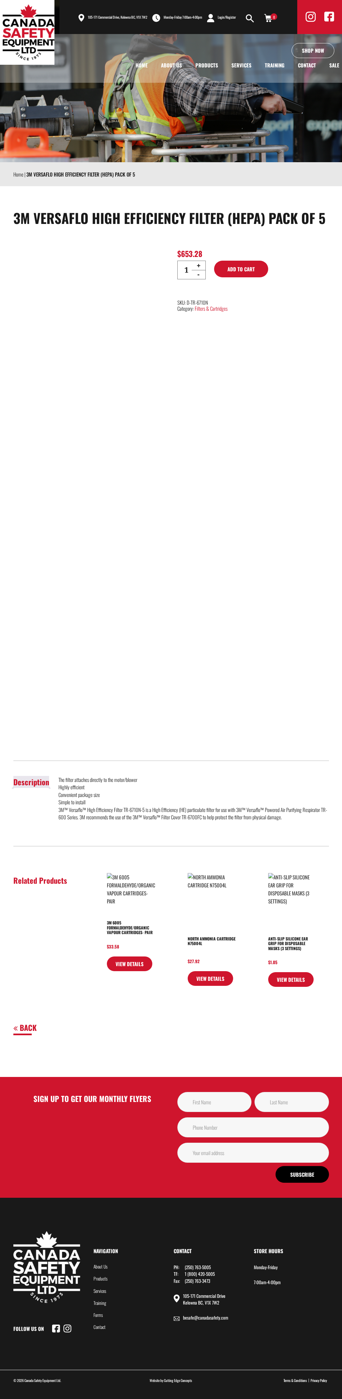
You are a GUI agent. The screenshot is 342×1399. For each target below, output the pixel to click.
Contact (307, 65)
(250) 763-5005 (198, 1267)
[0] (268, 17)
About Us (171, 65)
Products (206, 65)
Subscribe (302, 1174)
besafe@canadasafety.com (205, 1317)
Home (142, 65)
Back (27, 1027)
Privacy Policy (319, 1380)
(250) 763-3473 (197, 1281)
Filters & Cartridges (211, 308)
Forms (98, 1315)
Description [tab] (31, 782)
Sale (334, 65)
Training (275, 65)
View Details (130, 963)
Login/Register (227, 17)
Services (241, 65)
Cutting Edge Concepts (178, 1380)
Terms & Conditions (295, 1380)
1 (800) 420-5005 (200, 1274)
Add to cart (241, 269)
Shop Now (313, 50)
